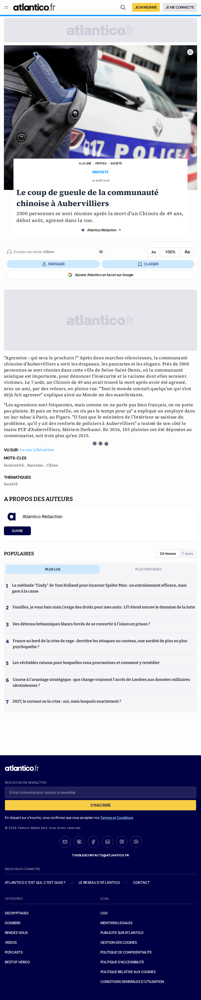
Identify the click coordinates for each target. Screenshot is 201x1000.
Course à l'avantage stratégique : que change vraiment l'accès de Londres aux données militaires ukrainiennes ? (101, 682)
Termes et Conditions (116, 817)
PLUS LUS (53, 569)
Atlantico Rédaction (102, 230)
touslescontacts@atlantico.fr (100, 855)
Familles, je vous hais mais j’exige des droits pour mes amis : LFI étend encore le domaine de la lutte (104, 607)
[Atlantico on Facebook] (93, 842)
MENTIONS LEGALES (116, 923)
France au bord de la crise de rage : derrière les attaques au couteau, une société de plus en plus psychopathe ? (100, 644)
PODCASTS (14, 952)
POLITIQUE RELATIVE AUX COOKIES (127, 972)
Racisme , (37, 465)
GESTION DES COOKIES (118, 942)
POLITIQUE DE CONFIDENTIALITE (126, 952)
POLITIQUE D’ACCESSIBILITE (122, 962)
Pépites (100, 163)
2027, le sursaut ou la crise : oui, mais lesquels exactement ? (67, 701)
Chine (52, 465)
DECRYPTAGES (16, 913)
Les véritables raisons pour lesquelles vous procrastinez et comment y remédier (86, 662)
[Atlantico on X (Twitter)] (79, 842)
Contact (141, 882)
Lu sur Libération (37, 450)
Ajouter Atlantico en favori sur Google (104, 275)
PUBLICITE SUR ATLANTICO (121, 932)
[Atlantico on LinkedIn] (107, 842)
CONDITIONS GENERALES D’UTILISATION (132, 981)
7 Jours (187, 553)
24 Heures (168, 553)
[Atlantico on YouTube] (136, 841)
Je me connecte (180, 7)
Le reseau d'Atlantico (99, 882)
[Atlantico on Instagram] (121, 841)
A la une (85, 163)
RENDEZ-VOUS (16, 932)
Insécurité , (15, 465)
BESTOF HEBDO (17, 962)
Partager (56, 264)
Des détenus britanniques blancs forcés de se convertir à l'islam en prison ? (81, 624)
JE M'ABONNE (146, 7)
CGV (104, 913)
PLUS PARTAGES (148, 569)
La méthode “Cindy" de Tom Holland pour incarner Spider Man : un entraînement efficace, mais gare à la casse (99, 588)
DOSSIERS (12, 923)
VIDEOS (11, 942)
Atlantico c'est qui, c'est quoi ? (35, 882)
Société (116, 163)
